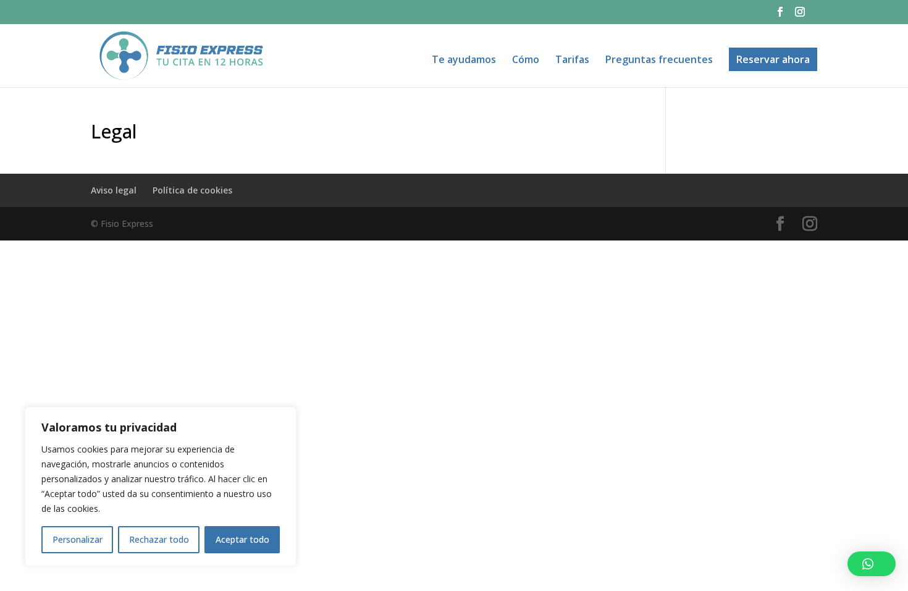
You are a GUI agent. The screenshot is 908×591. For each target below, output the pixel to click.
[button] (871, 563)
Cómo (525, 60)
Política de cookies (192, 190)
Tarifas (572, 60)
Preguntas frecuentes (659, 60)
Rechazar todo (159, 539)
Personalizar (78, 539)
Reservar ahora (773, 59)
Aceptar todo (242, 539)
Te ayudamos (464, 60)
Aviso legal (114, 190)
